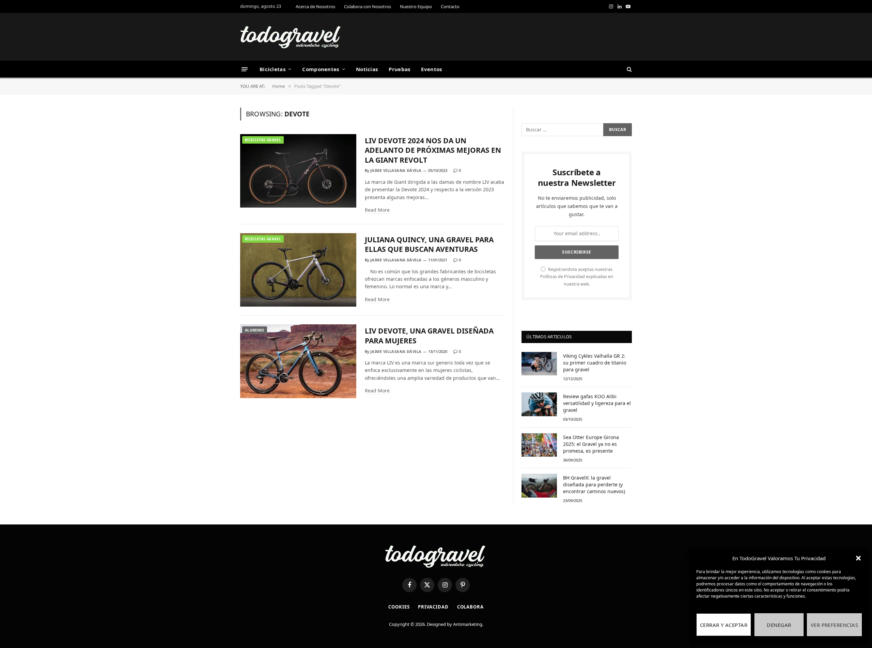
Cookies (398, 607)
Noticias (367, 69)
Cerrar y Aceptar (723, 624)
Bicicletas (272, 69)
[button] (858, 558)
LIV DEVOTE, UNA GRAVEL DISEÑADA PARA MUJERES (429, 335)
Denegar (779, 624)
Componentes (320, 69)
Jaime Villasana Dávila (396, 170)
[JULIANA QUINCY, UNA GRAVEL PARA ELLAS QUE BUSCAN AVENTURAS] (298, 270)
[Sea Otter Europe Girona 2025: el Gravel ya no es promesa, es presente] (539, 445)
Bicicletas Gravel (263, 139)
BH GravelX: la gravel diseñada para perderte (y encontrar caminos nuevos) (594, 484)
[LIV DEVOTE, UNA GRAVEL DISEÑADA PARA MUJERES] (298, 361)
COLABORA (470, 607)
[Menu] (245, 69)
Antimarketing (467, 624)
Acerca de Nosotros (315, 6)
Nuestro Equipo (416, 6)
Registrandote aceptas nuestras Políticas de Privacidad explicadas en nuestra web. (576, 276)
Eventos (431, 69)
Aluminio (254, 330)
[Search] (628, 69)
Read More (377, 210)
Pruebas (399, 69)
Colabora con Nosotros (367, 6)
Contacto (450, 6)
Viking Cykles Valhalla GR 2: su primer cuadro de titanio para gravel (594, 363)
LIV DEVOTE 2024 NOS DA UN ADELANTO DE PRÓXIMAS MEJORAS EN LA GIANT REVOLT (433, 150)
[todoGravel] (291, 37)
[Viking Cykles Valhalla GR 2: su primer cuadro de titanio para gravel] (539, 363)
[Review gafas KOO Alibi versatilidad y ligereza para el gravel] (539, 404)
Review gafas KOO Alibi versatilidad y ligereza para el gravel (597, 403)
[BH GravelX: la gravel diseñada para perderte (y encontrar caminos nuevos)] (539, 485)
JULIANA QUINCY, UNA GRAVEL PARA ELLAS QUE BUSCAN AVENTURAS (429, 244)
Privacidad (433, 607)
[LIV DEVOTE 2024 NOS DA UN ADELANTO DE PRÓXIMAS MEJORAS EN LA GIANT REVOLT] (298, 171)
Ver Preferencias (834, 624)
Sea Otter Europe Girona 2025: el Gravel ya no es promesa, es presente (591, 444)
